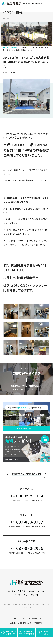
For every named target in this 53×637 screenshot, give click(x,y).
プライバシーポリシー (19, 618)
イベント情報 (12, 47)
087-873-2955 (29, 548)
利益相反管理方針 (35, 618)
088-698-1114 (29, 496)
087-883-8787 (29, 522)
